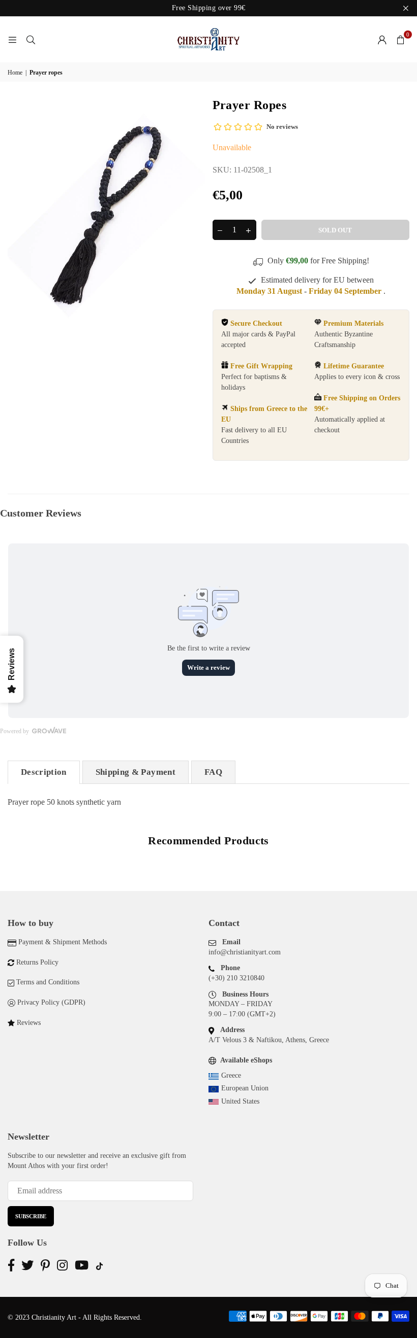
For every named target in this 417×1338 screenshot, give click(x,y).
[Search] (30, 39)
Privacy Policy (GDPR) (51, 1002)
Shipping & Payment (135, 772)
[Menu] (12, 39)
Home (15, 72)
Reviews (29, 1022)
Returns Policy (37, 962)
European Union (245, 1088)
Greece (231, 1075)
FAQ (213, 772)
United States (240, 1101)
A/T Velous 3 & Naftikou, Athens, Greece (268, 1040)
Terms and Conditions (47, 982)
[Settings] (382, 39)
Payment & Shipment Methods (62, 942)
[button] (400, 39)
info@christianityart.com (244, 952)
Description (44, 772)
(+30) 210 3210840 (236, 978)
